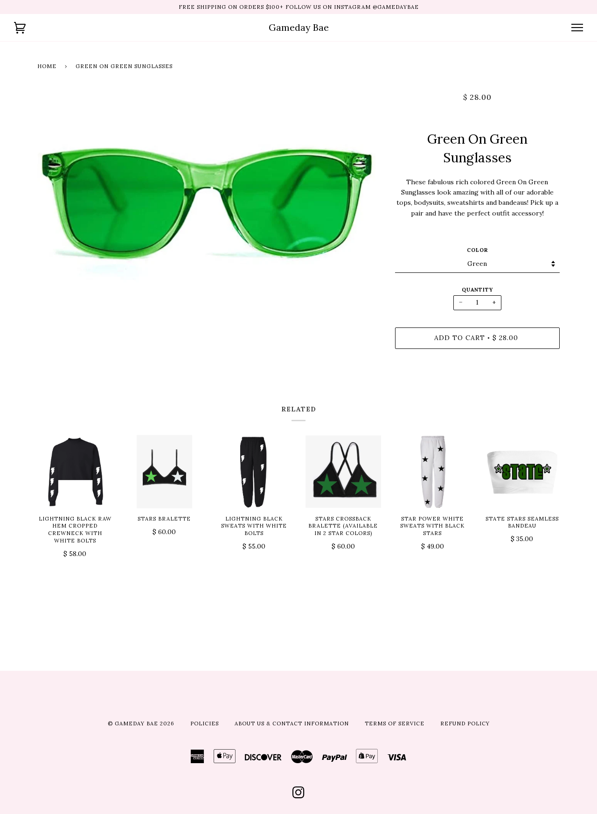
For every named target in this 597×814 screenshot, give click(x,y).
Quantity (477, 289)
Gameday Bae (299, 27)
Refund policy (465, 723)
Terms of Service (394, 723)
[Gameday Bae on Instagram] (298, 795)
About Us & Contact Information (292, 723)
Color (477, 250)
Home (46, 66)
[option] (209, 194)
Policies (204, 723)
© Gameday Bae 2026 (141, 723)
